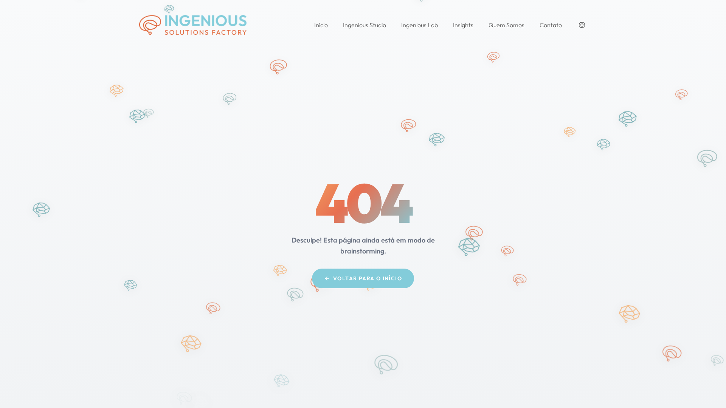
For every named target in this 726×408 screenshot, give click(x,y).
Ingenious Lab (419, 25)
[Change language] (582, 25)
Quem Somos (506, 25)
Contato (551, 25)
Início (321, 25)
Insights (463, 25)
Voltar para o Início (367, 278)
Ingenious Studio (364, 25)
